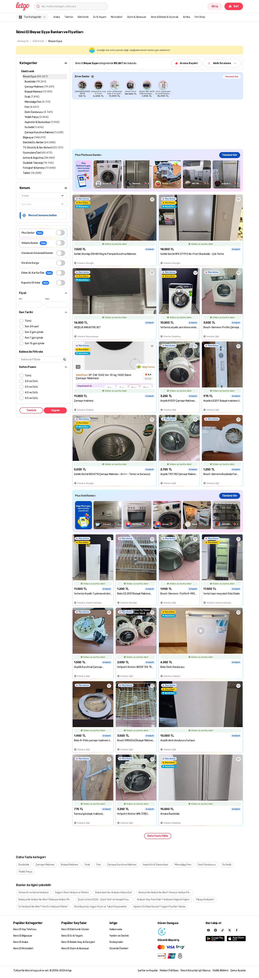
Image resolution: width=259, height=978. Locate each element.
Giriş (214, 6)
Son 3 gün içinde (34, 332)
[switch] (60, 232)
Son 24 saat (32, 326)
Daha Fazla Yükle (157, 835)
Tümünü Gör (232, 76)
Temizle (31, 410)
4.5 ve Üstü (31, 398)
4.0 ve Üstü (31, 392)
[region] (158, 89)
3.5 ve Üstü (31, 386)
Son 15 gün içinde (34, 343)
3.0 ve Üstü (31, 381)
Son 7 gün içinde (34, 337)
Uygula (55, 410)
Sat (236, 6)
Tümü (28, 320)
